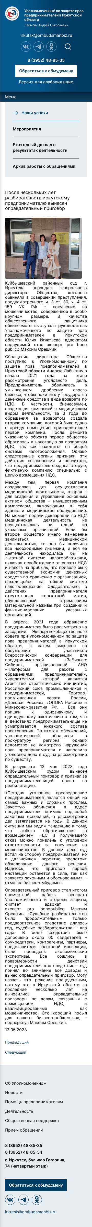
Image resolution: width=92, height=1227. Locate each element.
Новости (14, 1092)
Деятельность (19, 1111)
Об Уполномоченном (26, 1083)
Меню (11, 96)
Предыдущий (17, 1042)
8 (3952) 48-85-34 (23, 1152)
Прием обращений (24, 1130)
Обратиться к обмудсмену (46, 70)
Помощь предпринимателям (34, 1101)
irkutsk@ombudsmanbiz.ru (46, 35)
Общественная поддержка (32, 1120)
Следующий (15, 1052)
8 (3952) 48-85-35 (46, 60)
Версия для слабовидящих (46, 81)
